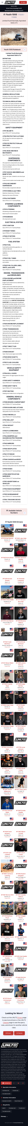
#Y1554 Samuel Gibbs (7, 811)
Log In (23, 2)
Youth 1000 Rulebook (12, 49)
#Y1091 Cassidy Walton (21, 896)
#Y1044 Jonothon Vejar (7, 748)
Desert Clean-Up (18, 1101)
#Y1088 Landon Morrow (21, 664)
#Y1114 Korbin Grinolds (7, 978)
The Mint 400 (15, 1090)
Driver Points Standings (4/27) (14, 8)
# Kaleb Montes (21, 977)
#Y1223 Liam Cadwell (7, 853)
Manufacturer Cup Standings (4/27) (14, 10)
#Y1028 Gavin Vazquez (7, 832)
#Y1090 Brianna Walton (21, 622)
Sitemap (3, 1116)
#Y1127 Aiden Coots (7, 937)
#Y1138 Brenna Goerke (7, 957)
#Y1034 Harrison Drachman (21, 999)
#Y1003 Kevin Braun (7, 557)
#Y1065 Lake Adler (21, 538)
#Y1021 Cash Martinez (7, 643)
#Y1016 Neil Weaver (7, 538)
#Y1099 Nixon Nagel (7, 726)
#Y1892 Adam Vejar (7, 705)
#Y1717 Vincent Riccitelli (21, 600)
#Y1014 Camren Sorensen (21, 727)
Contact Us (7, 1083)
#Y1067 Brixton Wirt (7, 895)
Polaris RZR (7, 541)
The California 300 (6, 1093)
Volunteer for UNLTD (6, 1101)
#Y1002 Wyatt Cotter (20, 769)
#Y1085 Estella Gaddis (20, 811)
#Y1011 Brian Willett (7, 663)
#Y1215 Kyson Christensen (7, 999)
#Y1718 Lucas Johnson (20, 748)
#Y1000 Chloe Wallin (7, 600)
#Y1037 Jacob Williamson (7, 790)
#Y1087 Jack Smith (21, 937)
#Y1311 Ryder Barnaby (21, 706)
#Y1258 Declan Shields (7, 579)
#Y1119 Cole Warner (7, 621)
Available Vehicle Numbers (15, 511)
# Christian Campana (20, 579)
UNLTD (3, 1108)
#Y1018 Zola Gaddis (21, 956)
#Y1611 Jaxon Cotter (21, 853)
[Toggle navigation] (2, 2)
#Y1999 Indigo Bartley (20, 685)
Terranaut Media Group (18, 1122)
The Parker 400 (5, 1090)
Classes (6, 1022)
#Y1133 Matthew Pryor (7, 917)
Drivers (19, 1017)
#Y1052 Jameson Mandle (20, 558)
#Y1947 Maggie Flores (21, 917)
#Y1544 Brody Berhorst (20, 643)
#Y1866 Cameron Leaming (7, 874)
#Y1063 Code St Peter (7, 769)
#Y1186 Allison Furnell (20, 832)
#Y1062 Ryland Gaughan (20, 874)
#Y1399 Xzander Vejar (7, 685)
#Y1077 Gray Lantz (21, 789)
